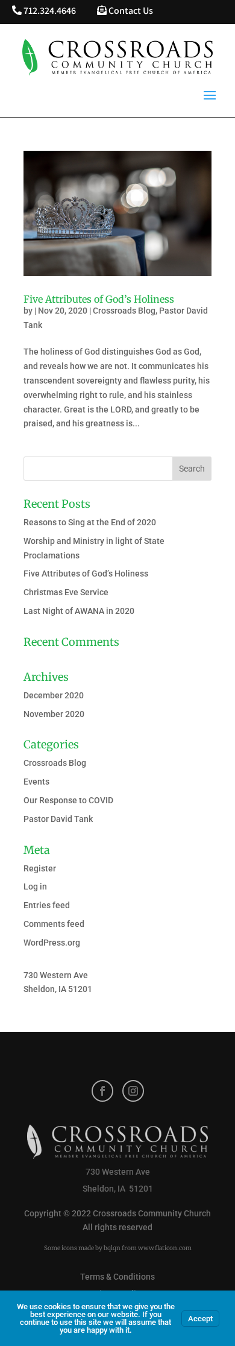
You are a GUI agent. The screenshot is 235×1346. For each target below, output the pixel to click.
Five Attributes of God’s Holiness (99, 299)
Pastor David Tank (58, 819)
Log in (35, 886)
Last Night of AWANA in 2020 (79, 611)
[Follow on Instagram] (133, 1091)
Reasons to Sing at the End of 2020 (90, 522)
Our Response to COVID (68, 800)
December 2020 (54, 695)
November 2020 (54, 714)
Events (36, 781)
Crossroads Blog (124, 310)
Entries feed (47, 905)
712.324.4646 (49, 10)
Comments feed (54, 924)
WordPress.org (52, 942)
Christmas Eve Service (66, 592)
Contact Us (130, 10)
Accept (200, 1318)
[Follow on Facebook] (102, 1091)
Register (40, 868)
